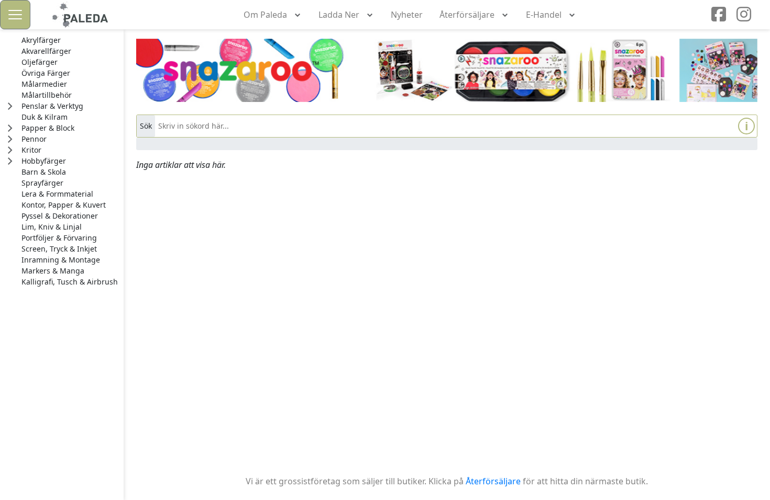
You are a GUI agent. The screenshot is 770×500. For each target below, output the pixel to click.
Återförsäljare (493, 481)
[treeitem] (70, 40)
